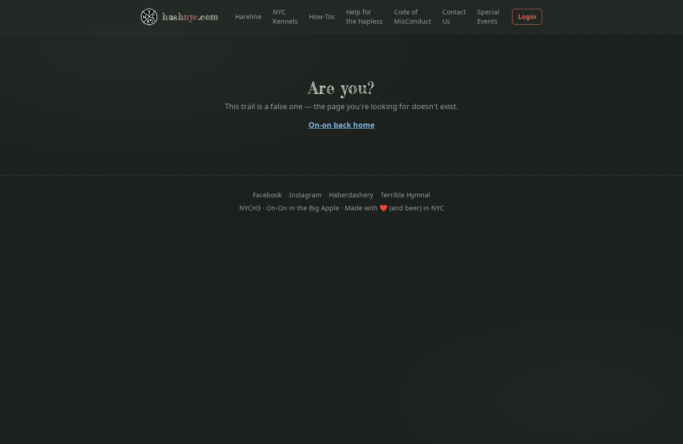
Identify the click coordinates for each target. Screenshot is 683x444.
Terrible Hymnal (405, 194)
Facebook (267, 194)
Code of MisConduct (412, 16)
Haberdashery (351, 194)
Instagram (305, 194)
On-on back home (341, 125)
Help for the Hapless (364, 16)
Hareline (248, 16)
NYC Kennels (285, 16)
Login (527, 16)
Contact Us (454, 16)
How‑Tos (322, 16)
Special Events (488, 16)
